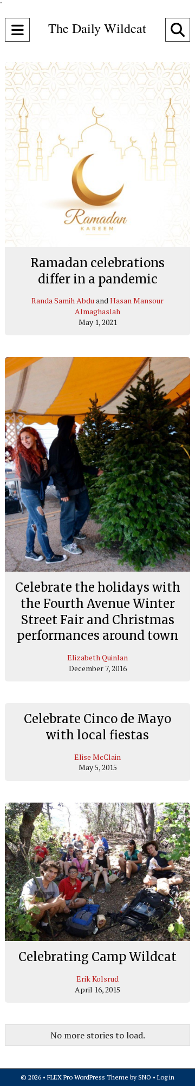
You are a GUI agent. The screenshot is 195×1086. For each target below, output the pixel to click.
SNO (144, 1077)
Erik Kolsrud (97, 979)
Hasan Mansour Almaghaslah (119, 305)
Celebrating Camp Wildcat (97, 956)
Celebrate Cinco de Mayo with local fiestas (97, 727)
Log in (165, 1077)
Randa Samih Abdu (62, 300)
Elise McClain (97, 757)
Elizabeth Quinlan (97, 657)
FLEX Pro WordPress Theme (87, 1077)
